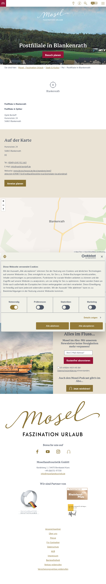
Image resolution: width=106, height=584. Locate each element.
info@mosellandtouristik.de (53, 473)
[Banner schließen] (102, 256)
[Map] (53, 225)
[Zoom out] (3, 205)
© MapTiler (78, 252)
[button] (3, 3)
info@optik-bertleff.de (21, 166)
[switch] (40, 307)
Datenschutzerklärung (67, 370)
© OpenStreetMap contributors (94, 252)
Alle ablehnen (52, 326)
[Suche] (86, 3)
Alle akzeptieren (86, 326)
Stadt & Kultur (52, 67)
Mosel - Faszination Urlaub (30, 67)
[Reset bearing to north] (3, 209)
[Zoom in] (3, 201)
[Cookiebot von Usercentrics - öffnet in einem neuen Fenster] (84, 256)
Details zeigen (90, 317)
